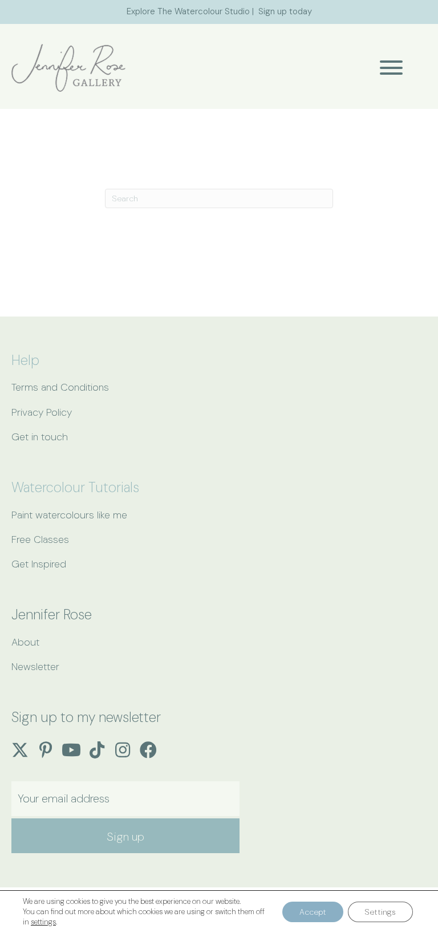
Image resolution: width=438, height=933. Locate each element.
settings (43, 922)
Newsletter (35, 667)
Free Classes (40, 539)
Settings (380, 912)
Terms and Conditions (60, 387)
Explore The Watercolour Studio (188, 11)
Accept (312, 912)
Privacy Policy (41, 412)
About (25, 642)
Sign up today (285, 11)
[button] (388, 67)
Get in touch (39, 437)
